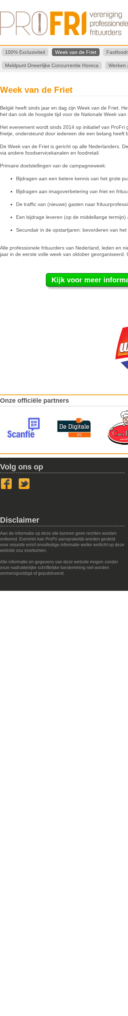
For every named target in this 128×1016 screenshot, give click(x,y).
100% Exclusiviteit (25, 52)
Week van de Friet (75, 52)
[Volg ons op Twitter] (24, 488)
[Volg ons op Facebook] (6, 488)
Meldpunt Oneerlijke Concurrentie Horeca (51, 65)
